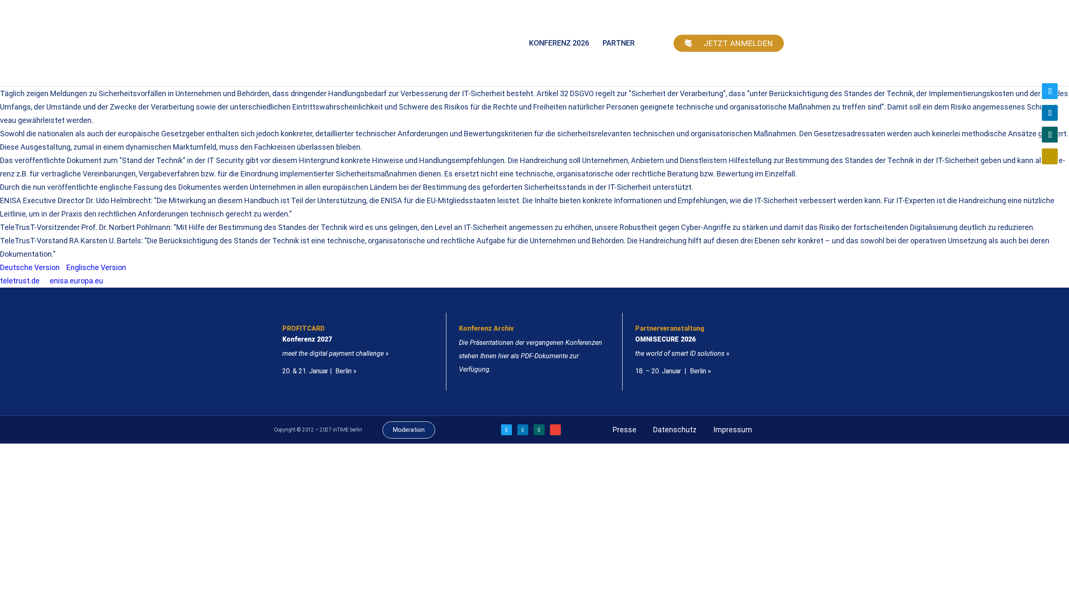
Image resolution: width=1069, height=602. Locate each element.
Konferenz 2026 (559, 42)
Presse (624, 429)
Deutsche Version (30, 267)
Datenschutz (675, 429)
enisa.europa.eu (76, 280)
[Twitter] (1049, 91)
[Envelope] (1049, 156)
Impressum (732, 429)
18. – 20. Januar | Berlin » (673, 371)
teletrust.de (20, 280)
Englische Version (96, 267)
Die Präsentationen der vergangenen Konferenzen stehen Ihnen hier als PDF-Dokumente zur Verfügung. (530, 356)
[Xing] (1049, 134)
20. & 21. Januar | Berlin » (319, 371)
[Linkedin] (1049, 113)
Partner (619, 42)
